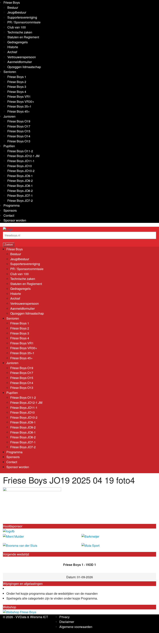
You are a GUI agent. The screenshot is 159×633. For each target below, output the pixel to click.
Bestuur (12, 7)
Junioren (9, 116)
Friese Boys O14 (18, 136)
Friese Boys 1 (16, 76)
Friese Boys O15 (18, 131)
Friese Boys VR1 (19, 96)
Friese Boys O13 (18, 141)
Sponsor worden (14, 220)
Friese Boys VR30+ (20, 101)
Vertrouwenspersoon (21, 57)
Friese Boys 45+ (18, 111)
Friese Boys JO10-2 (21, 171)
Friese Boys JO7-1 (20, 195)
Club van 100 (16, 27)
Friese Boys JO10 (19, 166)
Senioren (9, 71)
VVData (21, 617)
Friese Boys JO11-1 (21, 161)
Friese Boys (11, 2)
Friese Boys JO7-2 (20, 200)
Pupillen (9, 146)
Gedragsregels (17, 42)
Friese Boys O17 (18, 126)
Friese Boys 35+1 (19, 106)
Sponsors (10, 210)
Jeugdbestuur (16, 12)
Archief (12, 52)
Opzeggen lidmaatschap (24, 67)
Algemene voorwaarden (75, 626)
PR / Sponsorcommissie (24, 22)
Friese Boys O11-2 (20, 151)
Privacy (64, 617)
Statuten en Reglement (23, 37)
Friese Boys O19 (18, 121)
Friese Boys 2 (16, 82)
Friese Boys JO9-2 (20, 180)
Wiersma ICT (39, 617)
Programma (11, 205)
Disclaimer (66, 621)
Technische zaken (19, 32)
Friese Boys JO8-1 (20, 185)
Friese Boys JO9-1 (20, 176)
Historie (12, 47)
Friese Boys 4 (16, 91)
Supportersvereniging (22, 17)
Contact (8, 215)
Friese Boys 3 (16, 86)
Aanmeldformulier (19, 62)
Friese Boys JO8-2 (20, 190)
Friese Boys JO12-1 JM (23, 156)
